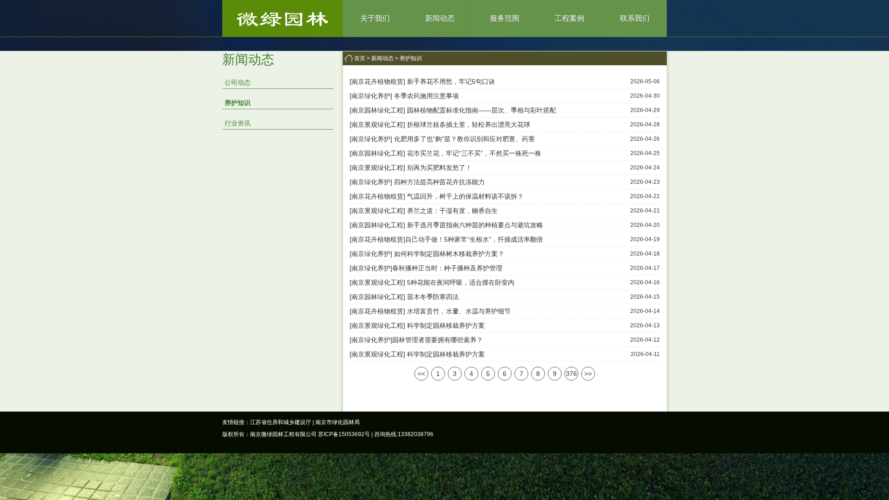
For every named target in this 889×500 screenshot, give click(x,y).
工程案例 (569, 18)
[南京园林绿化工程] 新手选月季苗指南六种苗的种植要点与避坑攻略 (446, 225)
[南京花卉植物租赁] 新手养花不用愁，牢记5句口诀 (422, 81)
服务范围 (505, 18)
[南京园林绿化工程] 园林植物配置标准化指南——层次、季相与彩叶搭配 (453, 110)
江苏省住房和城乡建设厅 (280, 422)
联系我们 (635, 18)
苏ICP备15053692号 (344, 434)
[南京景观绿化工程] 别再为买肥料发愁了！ (411, 167)
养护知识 (237, 102)
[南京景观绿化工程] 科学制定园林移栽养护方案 (417, 325)
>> (588, 373)
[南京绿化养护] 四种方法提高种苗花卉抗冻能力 (417, 182)
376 (571, 373)
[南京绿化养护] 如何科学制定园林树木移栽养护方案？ (427, 253)
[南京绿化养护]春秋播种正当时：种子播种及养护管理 (426, 268)
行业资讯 (237, 123)
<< (421, 373)
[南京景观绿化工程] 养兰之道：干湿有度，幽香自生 (424, 210)
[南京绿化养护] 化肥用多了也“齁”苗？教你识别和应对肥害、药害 (442, 139)
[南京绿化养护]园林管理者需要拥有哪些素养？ (416, 340)
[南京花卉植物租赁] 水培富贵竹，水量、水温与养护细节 (430, 311)
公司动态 (237, 82)
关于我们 (375, 18)
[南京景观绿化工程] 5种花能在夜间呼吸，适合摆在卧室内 (432, 282)
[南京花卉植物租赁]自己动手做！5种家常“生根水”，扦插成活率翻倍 (446, 239)
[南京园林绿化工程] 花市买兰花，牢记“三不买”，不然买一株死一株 (445, 153)
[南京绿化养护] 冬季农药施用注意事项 (404, 96)
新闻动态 (440, 18)
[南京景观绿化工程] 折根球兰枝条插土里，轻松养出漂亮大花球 (440, 124)
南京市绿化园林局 (337, 422)
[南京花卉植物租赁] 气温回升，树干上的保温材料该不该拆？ (437, 196)
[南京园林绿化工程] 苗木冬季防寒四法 (404, 296)
